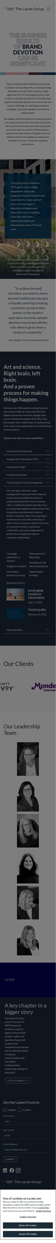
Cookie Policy (43, 1207)
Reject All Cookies (28, 1225)
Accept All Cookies (28, 1234)
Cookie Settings (43, 1211)
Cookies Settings (28, 1217)
